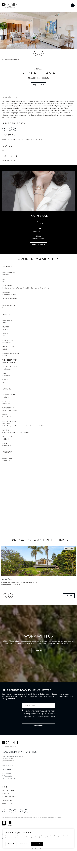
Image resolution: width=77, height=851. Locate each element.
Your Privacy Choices (38, 849)
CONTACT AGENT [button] (38, 245)
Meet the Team (8, 790)
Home (4, 787)
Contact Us (7, 803)
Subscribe (38, 726)
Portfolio (6, 794)
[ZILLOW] (26, 811)
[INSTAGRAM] (4, 811)
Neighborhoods (9, 797)
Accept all (37, 844)
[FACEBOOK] (10, 811)
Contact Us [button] (38, 650)
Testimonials (8, 800)
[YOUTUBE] (21, 811)
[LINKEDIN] (15, 811)
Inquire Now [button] (38, 85)
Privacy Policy (28, 719)
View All (68, 596)
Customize (23, 844)
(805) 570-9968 (38, 231)
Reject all (11, 844)
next (41, 53)
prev (35, 53)
